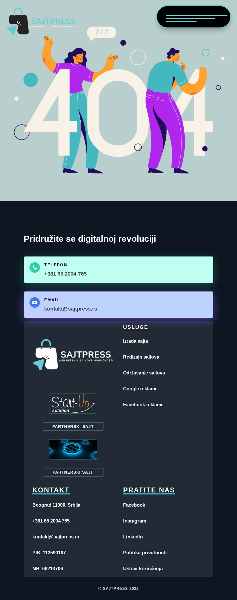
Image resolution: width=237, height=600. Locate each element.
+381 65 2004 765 (51, 520)
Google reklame (140, 388)
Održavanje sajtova (144, 372)
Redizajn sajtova (141, 357)
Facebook (134, 505)
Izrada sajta (135, 341)
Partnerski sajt (73, 426)
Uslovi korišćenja (143, 568)
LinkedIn (133, 537)
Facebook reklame (143, 404)
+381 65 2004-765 (65, 274)
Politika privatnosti (145, 552)
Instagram (134, 521)
